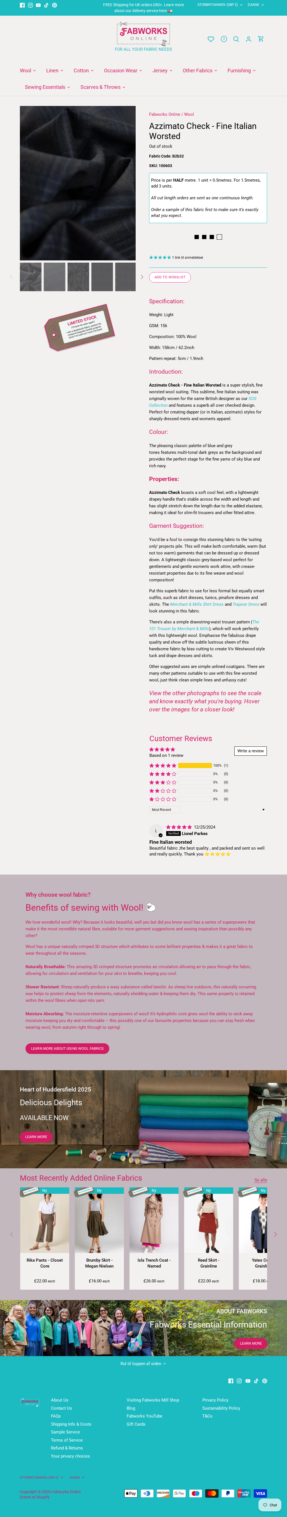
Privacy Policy (215, 1400)
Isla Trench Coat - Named (154, 1263)
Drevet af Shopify (35, 1497)
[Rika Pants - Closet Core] (44, 1220)
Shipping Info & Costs (71, 1424)
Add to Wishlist (170, 277)
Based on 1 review (166, 755)
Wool (189, 114)
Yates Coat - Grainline (263, 1263)
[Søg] (236, 39)
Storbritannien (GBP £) (218, 5)
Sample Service (65, 1432)
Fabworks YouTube (144, 1416)
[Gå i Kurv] (261, 39)
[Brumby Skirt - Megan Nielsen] (99, 1220)
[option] (78, 183)
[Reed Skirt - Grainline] (208, 1220)
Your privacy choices (70, 1456)
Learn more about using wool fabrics (67, 1048)
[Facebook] (22, 5)
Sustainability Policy (221, 1408)
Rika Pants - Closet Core (45, 1263)
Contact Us (61, 1408)
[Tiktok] (46, 5)
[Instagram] (30, 5)
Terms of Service (67, 1440)
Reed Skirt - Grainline (208, 1263)
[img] (179, 827)
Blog (131, 1408)
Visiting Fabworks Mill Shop (153, 1400)
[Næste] (127, 183)
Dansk (253, 5)
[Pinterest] (54, 5)
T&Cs (207, 1416)
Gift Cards (136, 1424)
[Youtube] (38, 5)
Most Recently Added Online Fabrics (81, 1178)
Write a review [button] (250, 750)
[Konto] (248, 39)
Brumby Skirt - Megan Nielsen (99, 1263)
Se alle (260, 1180)
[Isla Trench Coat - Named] (154, 1220)
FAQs (56, 1416)
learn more (36, 1137)
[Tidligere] (28, 183)
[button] (162, 765)
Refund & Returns (67, 1448)
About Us (59, 1400)
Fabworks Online (164, 114)
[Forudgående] (12, 1234)
